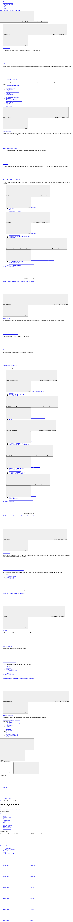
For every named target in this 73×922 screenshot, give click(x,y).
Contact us (2, 814)
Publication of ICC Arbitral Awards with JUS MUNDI (21, 500)
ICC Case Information (14, 395)
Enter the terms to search (5, 761)
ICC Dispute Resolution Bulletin (16, 473)
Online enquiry (6, 822)
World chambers (35, 539)
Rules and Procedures (13, 498)
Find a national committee (6, 845)
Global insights (34, 34)
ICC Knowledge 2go (7, 646)
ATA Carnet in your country (15, 211)
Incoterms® (5, 164)
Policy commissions (7, 63)
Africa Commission (13, 469)
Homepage (2, 807)
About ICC (33, 616)
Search (4, 5)
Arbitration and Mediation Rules (10, 365)
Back (26, 45)
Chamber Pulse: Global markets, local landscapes (14, 593)
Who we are (5, 816)
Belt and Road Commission (15, 471)
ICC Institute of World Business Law (17, 443)
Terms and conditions (7, 850)
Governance (11, 419)
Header (4, 1)
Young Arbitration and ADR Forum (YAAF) (19, 444)
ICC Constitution (7, 848)
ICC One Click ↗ (10, 148)
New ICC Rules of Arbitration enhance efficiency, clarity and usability (18, 281)
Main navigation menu (8, 3)
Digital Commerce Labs (14, 262)
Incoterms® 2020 (12, 237)
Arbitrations (5, 787)
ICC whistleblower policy (8, 853)
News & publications (36, 701)
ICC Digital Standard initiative (10, 79)
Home (1, 800)
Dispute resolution (35, 304)
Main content (6, 6)
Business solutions (35, 117)
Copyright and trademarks (9, 849)
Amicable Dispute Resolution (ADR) (17, 394)
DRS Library (11, 497)
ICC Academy (9, 662)
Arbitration (11, 393)
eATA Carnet (11, 209)
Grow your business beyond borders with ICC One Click (21, 264)
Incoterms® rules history (14, 235)
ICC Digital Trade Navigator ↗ (13, 179)
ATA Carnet (11, 208)
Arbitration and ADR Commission (16, 468)
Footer (4, 8)
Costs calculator (6, 349)
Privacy (4, 852)
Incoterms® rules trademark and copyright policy (20, 236)
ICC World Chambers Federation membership (13, 570)
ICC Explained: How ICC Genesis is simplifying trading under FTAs (18, 678)
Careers (4, 821)
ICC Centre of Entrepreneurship (16, 261)
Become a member (7, 817)
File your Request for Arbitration (10, 334)
